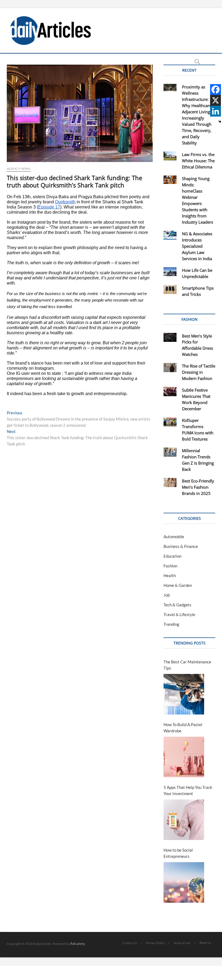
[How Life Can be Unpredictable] (170, 271)
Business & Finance (181, 546)
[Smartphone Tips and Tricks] (170, 289)
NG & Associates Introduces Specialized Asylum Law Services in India (197, 246)
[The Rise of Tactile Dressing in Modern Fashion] (170, 367)
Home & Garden (178, 585)
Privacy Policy (155, 943)
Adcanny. (77, 943)
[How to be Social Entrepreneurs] (184, 882)
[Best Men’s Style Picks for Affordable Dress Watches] (170, 337)
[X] (215, 100)
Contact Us (129, 943)
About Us (205, 942)
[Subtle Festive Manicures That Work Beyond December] (170, 391)
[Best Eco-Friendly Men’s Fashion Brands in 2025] (170, 482)
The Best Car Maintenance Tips (187, 664)
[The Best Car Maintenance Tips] (184, 694)
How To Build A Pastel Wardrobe (183, 727)
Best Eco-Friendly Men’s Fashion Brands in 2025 (198, 487)
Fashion (170, 565)
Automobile (174, 536)
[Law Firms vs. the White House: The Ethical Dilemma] (170, 156)
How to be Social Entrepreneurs (178, 853)
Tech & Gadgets (177, 604)
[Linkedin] (215, 111)
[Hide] (220, 122)
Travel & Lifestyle (179, 614)
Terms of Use (182, 943)
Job (167, 595)
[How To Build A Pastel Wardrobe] (184, 757)
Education (172, 556)
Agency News (18, 169)
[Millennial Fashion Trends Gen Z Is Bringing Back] (170, 452)
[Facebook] (215, 89)
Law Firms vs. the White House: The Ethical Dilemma (198, 161)
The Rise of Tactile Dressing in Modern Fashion (198, 372)
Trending (171, 624)
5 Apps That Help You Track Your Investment (188, 790)
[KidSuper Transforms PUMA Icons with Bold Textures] (170, 421)
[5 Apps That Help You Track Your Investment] (184, 819)
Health (170, 575)
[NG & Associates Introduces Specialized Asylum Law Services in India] (170, 235)
